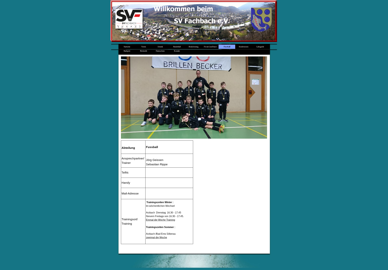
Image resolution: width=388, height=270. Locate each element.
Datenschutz (160, 51)
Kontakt (177, 51)
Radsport (127, 51)
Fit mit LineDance (210, 47)
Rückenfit (143, 51)
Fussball (227, 47)
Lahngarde (260, 47)
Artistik (160, 47)
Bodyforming (193, 47)
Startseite (127, 47)
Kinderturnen (243, 47)
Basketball (177, 47)
